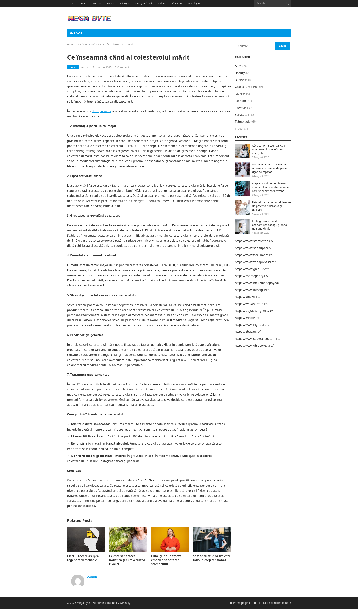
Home (70, 44)
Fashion (161, 3)
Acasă (77, 33)
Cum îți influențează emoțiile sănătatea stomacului (166, 560)
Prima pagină (241, 603)
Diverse (97, 3)
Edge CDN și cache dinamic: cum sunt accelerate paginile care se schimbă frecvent (270, 187)
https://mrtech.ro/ (248, 318)
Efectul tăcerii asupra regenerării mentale (83, 558)
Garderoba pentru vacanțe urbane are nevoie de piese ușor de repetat (269, 168)
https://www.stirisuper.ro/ (253, 248)
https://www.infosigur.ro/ (253, 290)
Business (241, 80)
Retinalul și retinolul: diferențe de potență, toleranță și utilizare (271, 205)
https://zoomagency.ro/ (251, 276)
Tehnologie (193, 3)
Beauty (111, 3)
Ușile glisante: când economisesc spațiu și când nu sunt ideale (269, 224)
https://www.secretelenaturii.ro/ (257, 339)
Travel (84, 3)
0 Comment (122, 67)
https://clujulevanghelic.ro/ (254, 311)
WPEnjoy (125, 603)
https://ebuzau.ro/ (248, 331)
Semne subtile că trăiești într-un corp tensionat (211, 558)
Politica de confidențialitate (273, 603)
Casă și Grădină (143, 3)
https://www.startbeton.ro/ (254, 241)
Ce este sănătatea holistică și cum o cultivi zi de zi (127, 560)
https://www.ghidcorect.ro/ (254, 345)
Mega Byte (83, 603)
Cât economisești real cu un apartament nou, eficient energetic (269, 149)
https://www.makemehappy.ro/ (257, 283)
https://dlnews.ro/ (247, 297)
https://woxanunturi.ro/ (251, 304)
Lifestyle (124, 3)
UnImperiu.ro (101, 111)
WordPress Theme (103, 603)
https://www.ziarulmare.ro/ (254, 255)
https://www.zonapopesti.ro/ (255, 262)
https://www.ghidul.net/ (252, 269)
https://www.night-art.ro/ (253, 325)
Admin (85, 67)
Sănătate (177, 3)
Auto (72, 3)
